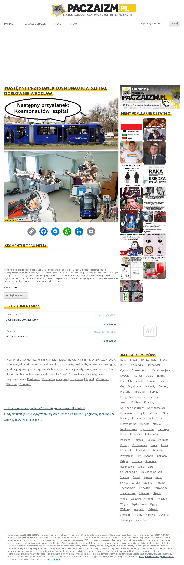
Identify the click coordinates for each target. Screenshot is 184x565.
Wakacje (136, 498)
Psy (139, 455)
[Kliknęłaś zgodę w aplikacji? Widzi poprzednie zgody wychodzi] (131, 291)
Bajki (123, 359)
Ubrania (144, 493)
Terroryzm (160, 487)
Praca (154, 445)
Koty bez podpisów (132, 407)
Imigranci (139, 391)
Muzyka (144, 423)
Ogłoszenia (147, 429)
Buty (123, 364)
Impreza (153, 391)
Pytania (148, 455)
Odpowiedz (110, 324)
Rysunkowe (127, 466)
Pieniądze (135, 434)
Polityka (163, 439)
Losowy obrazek (35, 23)
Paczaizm (10, 23)
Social (136, 477)
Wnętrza (161, 498)
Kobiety (136, 402)
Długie (149, 375)
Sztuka (136, 482)
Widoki (148, 498)
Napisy (157, 423)
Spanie (148, 477)
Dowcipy (125, 375)
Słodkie (148, 482)
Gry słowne (134, 386)
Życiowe (141, 520)
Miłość (153, 418)
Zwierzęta (126, 520)
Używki (157, 493)
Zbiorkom (25, 384)
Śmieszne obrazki (151, 471)
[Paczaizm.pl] (92, 9)
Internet (142, 397)
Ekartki (161, 375)
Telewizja (144, 487)
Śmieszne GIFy (128, 471)
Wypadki (139, 509)
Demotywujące (161, 370)
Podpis (8, 287)
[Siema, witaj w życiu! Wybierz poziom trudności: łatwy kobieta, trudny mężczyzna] (131, 175)
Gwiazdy (150, 386)
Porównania (139, 445)
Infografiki (126, 397)
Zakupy (137, 514)
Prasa (164, 445)
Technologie (127, 487)
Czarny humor (140, 370)
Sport (159, 477)
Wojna (124, 504)
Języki (124, 402)
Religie (124, 461)
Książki (141, 413)
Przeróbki (126, 450)
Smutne (124, 477)
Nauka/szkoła (128, 429)
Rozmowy (151, 461)
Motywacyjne (128, 423)
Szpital (90, 379)
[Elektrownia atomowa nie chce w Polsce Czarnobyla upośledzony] (131, 267)
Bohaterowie (148, 359)
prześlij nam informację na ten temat (156, 556)
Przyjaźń (157, 450)
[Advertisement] (92, 55)
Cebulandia (136, 364)
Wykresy (125, 509)
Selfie (140, 466)
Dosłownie (33, 379)
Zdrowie (151, 514)
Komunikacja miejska (55, 379)
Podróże (125, 439)
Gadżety (165, 380)
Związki (164, 514)
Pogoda (138, 439)
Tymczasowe (128, 493)
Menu (57, 23)
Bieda (133, 359)
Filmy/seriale (136, 380)
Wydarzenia (139, 504)
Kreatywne (126, 413)
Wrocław (11, 384)
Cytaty (124, 370)
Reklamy (162, 455)
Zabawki (153, 509)
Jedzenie (155, 397)
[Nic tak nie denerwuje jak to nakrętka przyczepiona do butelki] (154, 267)
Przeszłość (142, 450)
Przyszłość (126, 455)
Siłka (150, 466)
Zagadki (125, 514)
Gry (122, 386)
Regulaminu (54, 559)
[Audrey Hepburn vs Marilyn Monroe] (154, 198)
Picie (123, 434)
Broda (163, 359)
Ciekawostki (153, 364)
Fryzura (151, 380)
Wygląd (154, 504)
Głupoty (163, 386)
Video (123, 498)
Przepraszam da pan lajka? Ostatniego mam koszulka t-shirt (44, 408)
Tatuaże (161, 482)
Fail (122, 380)
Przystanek (76, 379)
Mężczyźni (126, 418)
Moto (163, 418)
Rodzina (137, 461)
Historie (125, 391)
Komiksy (149, 402)
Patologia (163, 429)
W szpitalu (102, 379)
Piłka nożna (152, 434)
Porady (124, 445)
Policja (151, 439)
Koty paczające (156, 407)
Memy (73, 23)
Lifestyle (154, 413)
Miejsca (141, 418)
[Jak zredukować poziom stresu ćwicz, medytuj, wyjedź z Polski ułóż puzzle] (154, 244)
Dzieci (138, 375)
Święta (124, 482)
